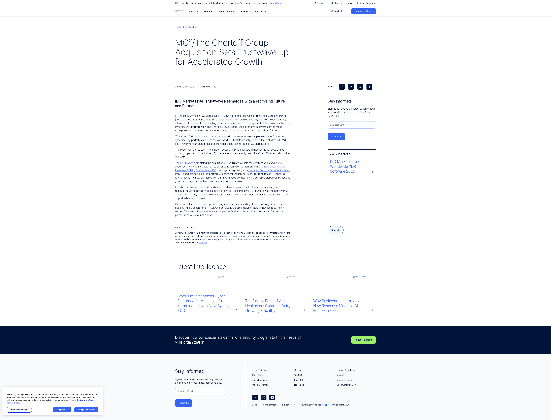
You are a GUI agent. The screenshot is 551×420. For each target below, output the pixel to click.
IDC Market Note (189, 163)
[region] (52, 401)
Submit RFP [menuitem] (299, 380)
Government (320, 3)
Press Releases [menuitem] (259, 380)
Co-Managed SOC (206, 170)
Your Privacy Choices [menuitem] (310, 404)
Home (178, 27)
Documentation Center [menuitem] (347, 384)
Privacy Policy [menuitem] (289, 404)
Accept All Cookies (86, 409)
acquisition (233, 119)
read (185, 204)
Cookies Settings (19, 410)
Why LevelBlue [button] (227, 11)
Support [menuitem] (340, 375)
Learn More (276, 3)
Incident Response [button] (366, 3)
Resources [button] (260, 11)
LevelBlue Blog (190, 27)
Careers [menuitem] (298, 370)
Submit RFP (337, 11)
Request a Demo (363, 11)
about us (203, 242)
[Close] (98, 390)
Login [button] (350, 3)
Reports (335, 230)
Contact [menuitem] (298, 375)
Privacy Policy (76, 400)
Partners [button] (245, 11)
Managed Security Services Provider (269, 170)
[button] (323, 11)
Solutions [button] (209, 11)
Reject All (62, 409)
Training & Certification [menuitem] (347, 370)
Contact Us (336, 3)
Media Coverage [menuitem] (260, 384)
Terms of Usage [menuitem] (270, 404)
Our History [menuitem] (257, 375)
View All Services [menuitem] (260, 370)
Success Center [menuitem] (344, 380)
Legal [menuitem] (254, 404)
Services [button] (193, 11)
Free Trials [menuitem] (299, 384)
